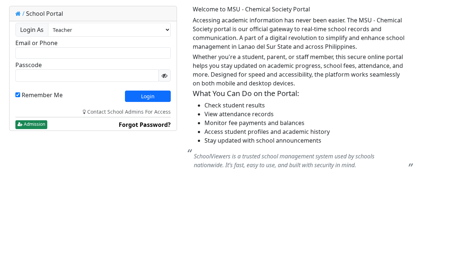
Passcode (28, 65)
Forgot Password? (145, 125)
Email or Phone (36, 43)
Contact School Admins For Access (128, 111)
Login (148, 96)
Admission (34, 124)
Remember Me (41, 95)
